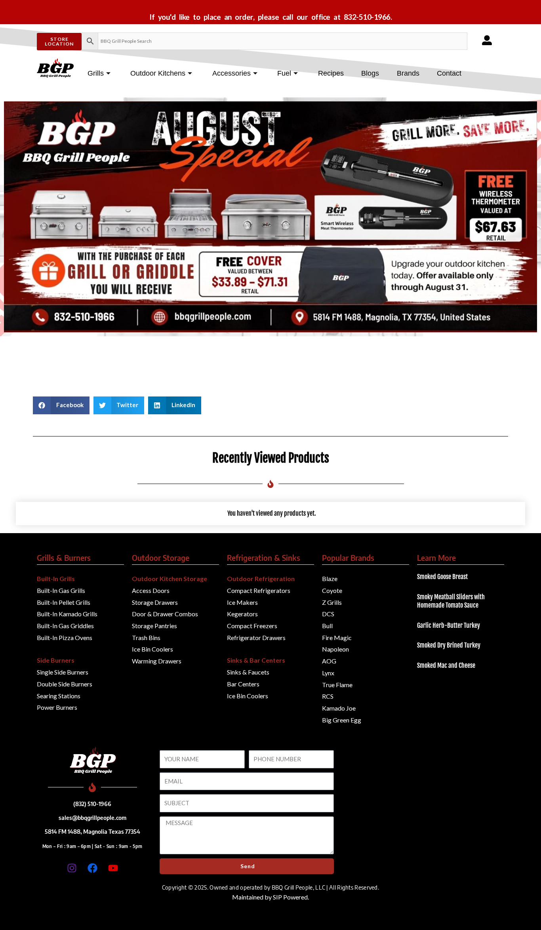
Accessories (231, 73)
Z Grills (332, 602)
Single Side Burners (62, 672)
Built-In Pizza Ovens (64, 637)
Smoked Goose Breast (442, 577)
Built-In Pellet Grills (63, 602)
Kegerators (242, 613)
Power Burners (57, 707)
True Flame (337, 684)
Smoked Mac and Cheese (446, 665)
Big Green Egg (341, 720)
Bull (327, 625)
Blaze (329, 578)
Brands (408, 73)
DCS (328, 613)
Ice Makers (242, 602)
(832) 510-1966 (92, 803)
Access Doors (151, 590)
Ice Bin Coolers (152, 649)
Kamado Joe (339, 708)
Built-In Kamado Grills (67, 613)
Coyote (332, 590)
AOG (329, 661)
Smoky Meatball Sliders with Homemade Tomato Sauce (451, 601)
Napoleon (335, 649)
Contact (449, 73)
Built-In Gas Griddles (65, 625)
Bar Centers (243, 684)
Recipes (331, 73)
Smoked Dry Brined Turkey (448, 645)
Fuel (284, 73)
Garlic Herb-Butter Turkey (448, 625)
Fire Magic (337, 637)
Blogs (370, 73)
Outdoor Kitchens (157, 73)
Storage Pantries (154, 625)
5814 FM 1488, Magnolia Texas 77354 (92, 831)
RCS (327, 696)
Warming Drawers (156, 661)
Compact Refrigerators (258, 590)
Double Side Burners (64, 684)
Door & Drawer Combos (165, 613)
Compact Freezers (252, 625)
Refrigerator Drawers (256, 637)
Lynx (328, 673)
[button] (61, 405)
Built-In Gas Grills (61, 590)
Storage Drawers (155, 602)
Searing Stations (58, 695)
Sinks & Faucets (248, 672)
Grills (96, 73)
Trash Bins (146, 637)
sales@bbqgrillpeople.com (92, 817)
